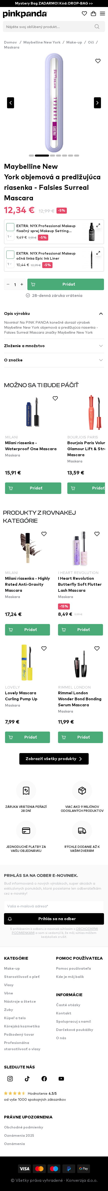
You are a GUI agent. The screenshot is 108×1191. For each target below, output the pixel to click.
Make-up (74, 42)
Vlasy (9, 985)
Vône (8, 993)
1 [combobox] (8, 236)
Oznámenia (14, 1144)
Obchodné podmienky (23, 1127)
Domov (12, 42)
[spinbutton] (15, 284)
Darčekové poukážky (74, 1030)
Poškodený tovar (19, 1034)
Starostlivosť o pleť (22, 977)
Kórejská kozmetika (22, 1026)
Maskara (11, 47)
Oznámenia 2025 (19, 1135)
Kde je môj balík (70, 977)
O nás (61, 1038)
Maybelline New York (42, 42)
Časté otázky (68, 1005)
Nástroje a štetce (20, 1001)
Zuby (8, 1010)
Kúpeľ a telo (15, 1018)
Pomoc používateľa (73, 968)
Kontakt (63, 1013)
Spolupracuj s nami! (73, 1021)
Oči (91, 42)
